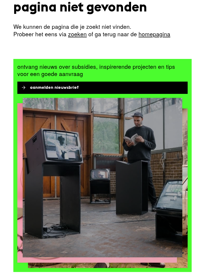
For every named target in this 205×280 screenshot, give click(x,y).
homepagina (154, 34)
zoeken (77, 34)
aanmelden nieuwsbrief (54, 88)
